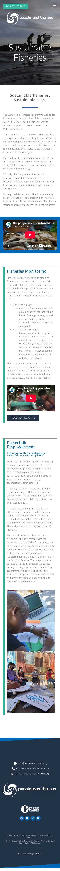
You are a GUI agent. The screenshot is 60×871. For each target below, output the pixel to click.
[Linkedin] (38, 818)
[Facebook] (21, 818)
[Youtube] (27, 818)
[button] (54, 6)
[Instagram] (32, 818)
